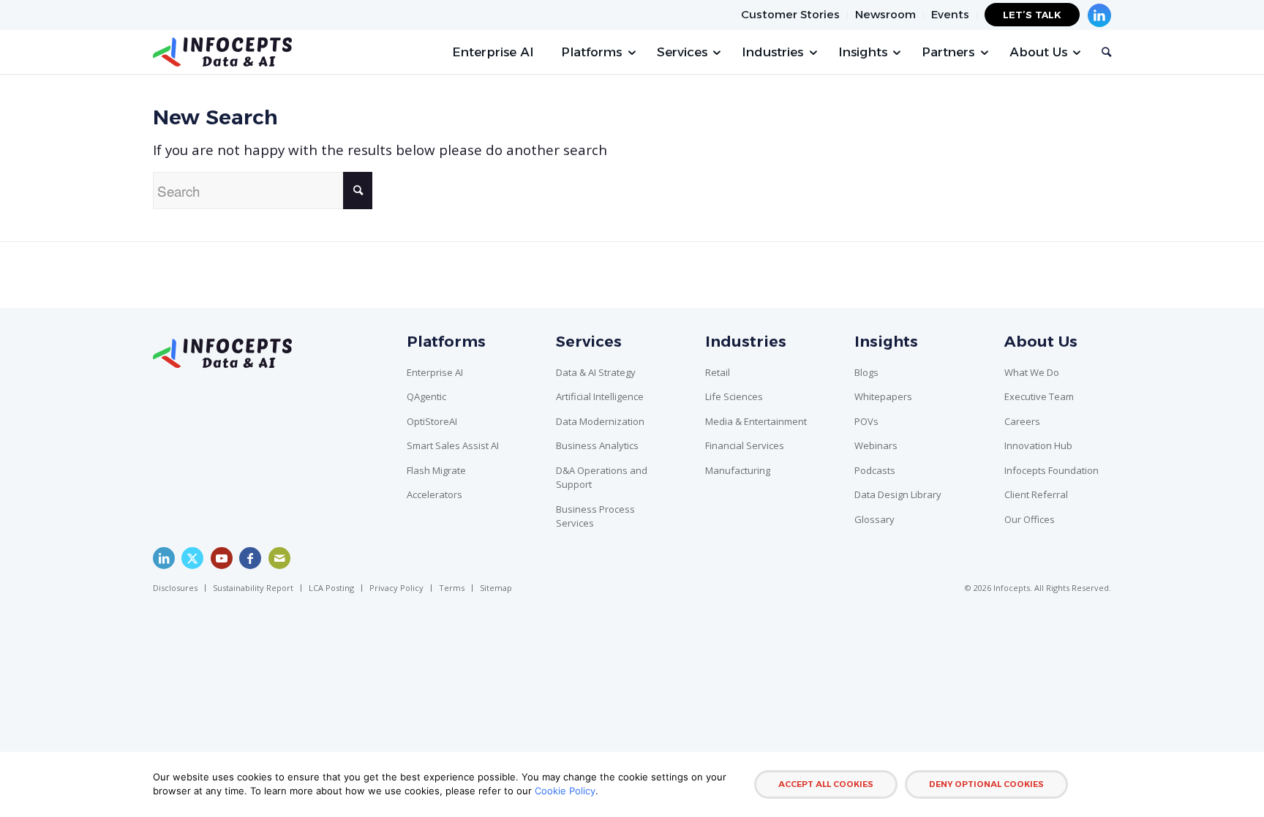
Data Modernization (600, 421)
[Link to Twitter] (192, 558)
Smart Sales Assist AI (453, 445)
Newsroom (885, 14)
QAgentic (426, 396)
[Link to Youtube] (222, 558)
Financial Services (744, 445)
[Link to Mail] (279, 558)
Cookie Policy (565, 791)
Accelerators (434, 494)
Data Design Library (897, 494)
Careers (1022, 421)
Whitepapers (883, 396)
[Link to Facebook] (250, 558)
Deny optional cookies (986, 784)
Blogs (866, 372)
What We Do (1031, 372)
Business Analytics (597, 445)
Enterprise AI (435, 372)
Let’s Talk (1032, 14)
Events (950, 14)
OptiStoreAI (432, 421)
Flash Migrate (436, 470)
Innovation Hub (1038, 445)
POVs (866, 421)
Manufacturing (737, 470)
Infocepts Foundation (1051, 470)
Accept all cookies (825, 784)
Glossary (874, 519)
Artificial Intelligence (600, 396)
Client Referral (1036, 494)
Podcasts (874, 470)
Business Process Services (595, 516)
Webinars (876, 445)
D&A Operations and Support (601, 478)
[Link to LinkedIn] (164, 558)
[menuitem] (791, 15)
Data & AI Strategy (596, 372)
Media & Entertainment (756, 421)
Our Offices (1029, 519)
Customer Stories (790, 14)
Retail (717, 372)
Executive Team (1039, 396)
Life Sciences (734, 396)
